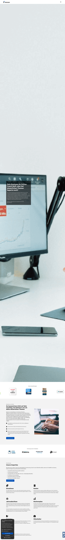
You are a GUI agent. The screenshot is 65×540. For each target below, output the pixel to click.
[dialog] (7, 529)
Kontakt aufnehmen (10, 438)
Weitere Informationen (10, 527)
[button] (61, 2)
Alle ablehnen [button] (7, 535)
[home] (6, 2)
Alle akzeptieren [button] (7, 533)
